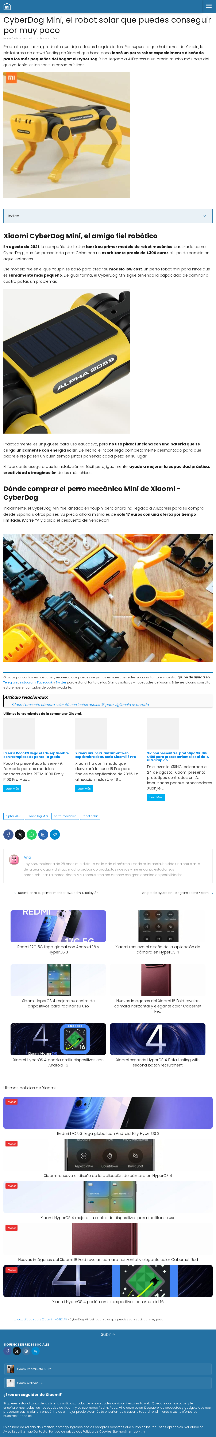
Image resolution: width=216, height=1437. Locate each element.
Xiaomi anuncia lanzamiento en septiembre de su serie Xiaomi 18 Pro (105, 755)
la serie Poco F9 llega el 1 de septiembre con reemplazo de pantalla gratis (36, 755)
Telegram (10, 682)
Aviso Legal (11, 1431)
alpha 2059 (14, 816)
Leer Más (12, 789)
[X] (20, 834)
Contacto (40, 1431)
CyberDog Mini (37, 816)
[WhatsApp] (32, 834)
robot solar (90, 816)
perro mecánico (65, 816)
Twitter (61, 682)
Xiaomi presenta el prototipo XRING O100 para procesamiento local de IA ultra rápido (178, 756)
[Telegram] (55, 834)
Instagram (28, 682)
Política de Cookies (97, 1431)
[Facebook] (8, 834)
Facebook (45, 682)
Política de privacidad (65, 1431)
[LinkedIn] (43, 834)
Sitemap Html (135, 1431)
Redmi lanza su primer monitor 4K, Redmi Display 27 (58, 892)
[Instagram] (26, 1351)
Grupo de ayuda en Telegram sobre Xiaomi (175, 892)
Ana (27, 857)
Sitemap (26, 1431)
